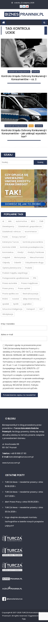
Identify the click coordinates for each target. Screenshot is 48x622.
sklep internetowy (31, 298)
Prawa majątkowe (29, 283)
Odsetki (17, 262)
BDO (33, 221)
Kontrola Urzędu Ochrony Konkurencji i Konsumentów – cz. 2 (24, 78)
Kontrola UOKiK (9, 247)
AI (3, 221)
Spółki (16, 304)
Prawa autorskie (9, 283)
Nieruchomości (37, 257)
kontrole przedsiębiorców (31, 247)
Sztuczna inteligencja (12, 309)
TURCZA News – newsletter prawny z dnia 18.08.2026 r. (24, 484)
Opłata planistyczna (11, 268)
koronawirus (7, 252)
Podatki (28, 268)
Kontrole (35, 72)
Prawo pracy (8, 288)
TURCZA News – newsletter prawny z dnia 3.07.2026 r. (24, 494)
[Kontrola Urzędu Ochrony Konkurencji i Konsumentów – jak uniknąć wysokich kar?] (24, 107)
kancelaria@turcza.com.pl (21, 457)
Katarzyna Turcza (10, 242)
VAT (41, 309)
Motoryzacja (20, 257)
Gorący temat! (19, 237)
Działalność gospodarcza (19, 72)
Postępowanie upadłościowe (15, 278)
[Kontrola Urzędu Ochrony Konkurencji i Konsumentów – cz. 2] (24, 53)
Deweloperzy (8, 226)
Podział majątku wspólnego (15, 273)
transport (30, 309)
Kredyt (21, 252)
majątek (6, 257)
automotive (21, 221)
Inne (31, 126)
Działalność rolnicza (11, 231)
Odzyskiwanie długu (34, 262)
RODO (5, 298)
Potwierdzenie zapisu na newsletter (19, 395)
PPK (34, 278)
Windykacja (7, 314)
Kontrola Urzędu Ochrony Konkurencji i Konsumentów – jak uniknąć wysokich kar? (24, 133)
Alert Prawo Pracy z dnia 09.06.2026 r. (22, 501)
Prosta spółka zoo (10, 293)
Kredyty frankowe (36, 252)
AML (10, 221)
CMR (41, 221)
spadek (5, 304)
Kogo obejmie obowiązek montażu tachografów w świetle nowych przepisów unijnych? (24, 521)
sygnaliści (27, 304)
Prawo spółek (24, 288)
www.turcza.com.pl (11, 462)
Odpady (6, 262)
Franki (5, 237)
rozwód (15, 298)
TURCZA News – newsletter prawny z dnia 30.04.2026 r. (24, 509)
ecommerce (31, 231)
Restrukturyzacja (30, 293)
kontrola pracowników (33, 242)
